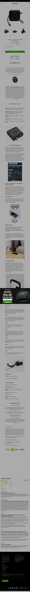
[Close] (29, 288)
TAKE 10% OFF (7, 302)
